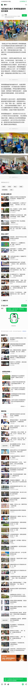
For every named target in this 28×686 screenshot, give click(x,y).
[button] (2, 684)
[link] (5, 684)
